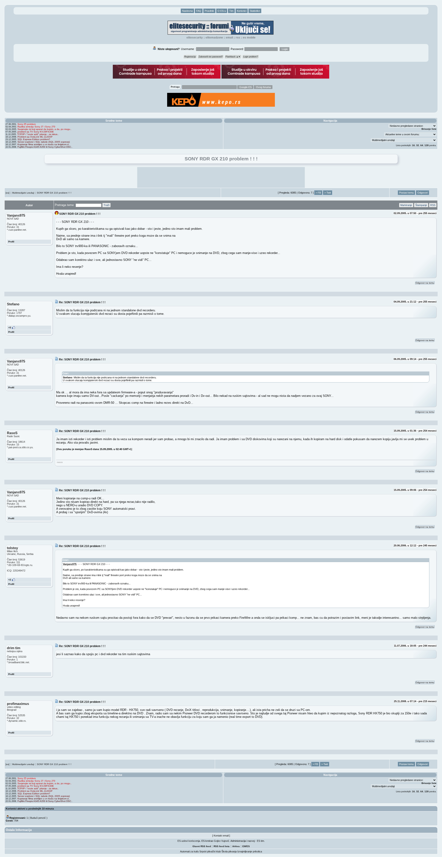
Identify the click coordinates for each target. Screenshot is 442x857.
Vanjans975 (69, 564)
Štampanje (421, 205)
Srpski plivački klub (210, 851)
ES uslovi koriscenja (188, 840)
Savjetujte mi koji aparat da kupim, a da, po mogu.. (44, 129)
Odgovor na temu (425, 283)
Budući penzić (38, 817)
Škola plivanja (229, 851)
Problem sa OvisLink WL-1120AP (34, 136)
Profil (11, 241)
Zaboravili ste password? (211, 57)
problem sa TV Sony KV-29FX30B (35, 131)
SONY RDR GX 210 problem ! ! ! (54, 192)
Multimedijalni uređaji (23, 192)
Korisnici (241, 10)
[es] (7, 192)
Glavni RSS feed (201, 846)
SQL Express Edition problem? (33, 139)
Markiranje (406, 205)
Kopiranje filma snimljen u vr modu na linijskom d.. (43, 144)
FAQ (198, 10)
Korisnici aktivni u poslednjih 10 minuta (30, 808)
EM (244, 846)
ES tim (260, 840)
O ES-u (222, 10)
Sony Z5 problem (26, 124)
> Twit (327, 192)
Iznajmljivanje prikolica (249, 851)
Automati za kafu (189, 851)
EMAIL (229, 37)
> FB (318, 192)
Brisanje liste (429, 129)
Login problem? (250, 57)
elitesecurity (194, 37)
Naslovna (187, 10)
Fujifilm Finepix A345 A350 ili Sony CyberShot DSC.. (45, 147)
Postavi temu (406, 192)
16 (413, 145)
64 (421, 145)
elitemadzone (214, 37)
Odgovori (422, 192)
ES (248, 846)
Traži (106, 205)
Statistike (255, 10)
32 (417, 145)
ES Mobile (249, 37)
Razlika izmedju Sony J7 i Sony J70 (36, 126)
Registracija (190, 57)
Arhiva (236, 846)
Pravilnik (209, 10)
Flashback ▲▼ (233, 57)
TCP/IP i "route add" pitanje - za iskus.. (38, 134)
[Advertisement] (221, 177)
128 (427, 145)
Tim (231, 10)
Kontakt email (221, 835)
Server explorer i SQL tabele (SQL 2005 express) (43, 142)
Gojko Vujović (221, 840)
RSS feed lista (222, 846)
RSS (238, 37)
